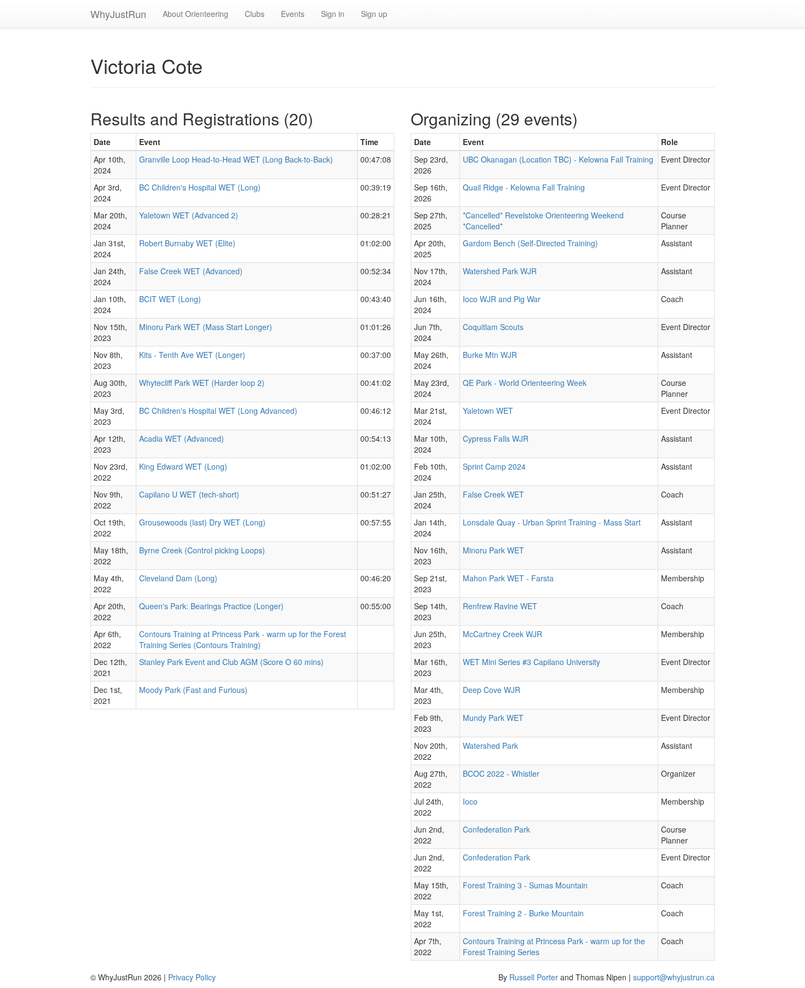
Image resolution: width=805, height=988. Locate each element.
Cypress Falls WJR (495, 438)
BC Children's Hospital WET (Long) (200, 187)
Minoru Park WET (493, 550)
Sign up (374, 13)
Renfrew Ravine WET (500, 605)
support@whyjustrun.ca (674, 977)
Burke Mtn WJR (490, 354)
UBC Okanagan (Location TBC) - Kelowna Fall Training (558, 159)
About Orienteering (195, 13)
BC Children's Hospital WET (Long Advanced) (218, 410)
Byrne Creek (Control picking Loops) (202, 550)
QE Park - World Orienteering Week (524, 382)
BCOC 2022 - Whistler (501, 773)
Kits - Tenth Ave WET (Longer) (192, 354)
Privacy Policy (192, 977)
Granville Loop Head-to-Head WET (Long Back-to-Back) (236, 159)
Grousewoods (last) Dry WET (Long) (202, 522)
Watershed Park (490, 745)
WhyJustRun (118, 14)
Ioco (470, 801)
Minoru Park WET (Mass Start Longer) (205, 326)
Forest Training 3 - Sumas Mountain (525, 885)
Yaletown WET (488, 410)
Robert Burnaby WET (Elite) (187, 243)
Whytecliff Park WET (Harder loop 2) (201, 382)
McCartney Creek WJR (502, 633)
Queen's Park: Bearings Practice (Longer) (211, 605)
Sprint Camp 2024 (494, 466)
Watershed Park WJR (500, 270)
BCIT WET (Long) (170, 298)
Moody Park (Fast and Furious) (193, 689)
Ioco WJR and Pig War (501, 298)
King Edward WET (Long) (183, 466)
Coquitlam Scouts (493, 326)
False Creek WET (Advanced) (191, 270)
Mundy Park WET (493, 717)
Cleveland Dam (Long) (178, 578)
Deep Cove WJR (491, 689)
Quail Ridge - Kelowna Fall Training (524, 187)
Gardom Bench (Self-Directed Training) (530, 243)
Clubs (254, 13)
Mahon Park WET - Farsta (508, 578)
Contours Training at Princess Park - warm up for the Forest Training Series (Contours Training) (242, 639)
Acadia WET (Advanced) (181, 438)
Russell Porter (533, 977)
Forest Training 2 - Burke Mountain (523, 913)
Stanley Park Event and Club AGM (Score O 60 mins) (231, 661)
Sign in (332, 13)
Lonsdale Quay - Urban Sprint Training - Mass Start (552, 522)
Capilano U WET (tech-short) (189, 494)
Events (292, 13)
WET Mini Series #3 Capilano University (531, 661)
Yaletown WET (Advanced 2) (188, 215)
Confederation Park (496, 829)
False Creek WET (493, 494)
